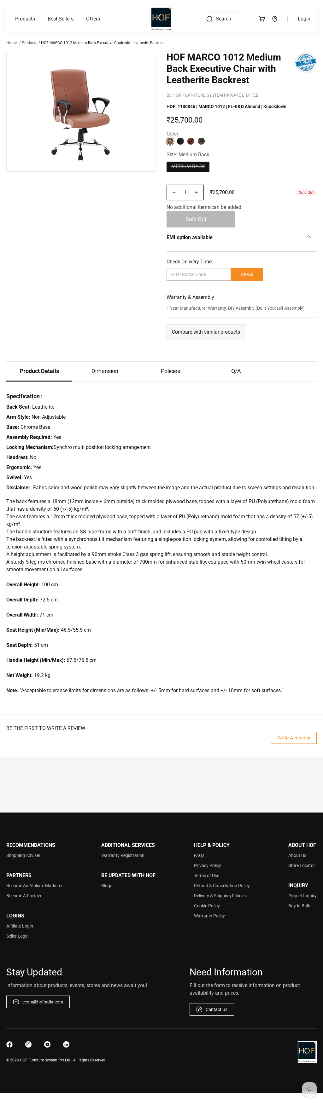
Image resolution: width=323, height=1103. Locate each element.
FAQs (199, 855)
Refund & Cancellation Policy (222, 885)
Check (247, 274)
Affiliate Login (19, 925)
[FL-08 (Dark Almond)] (170, 141)
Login (304, 19)
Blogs (106, 885)
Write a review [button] (293, 738)
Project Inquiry (302, 895)
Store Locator (301, 865)
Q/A (236, 371)
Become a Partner (24, 895)
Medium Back (188, 166)
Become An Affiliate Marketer (34, 885)
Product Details (39, 371)
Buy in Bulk (299, 905)
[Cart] (262, 19)
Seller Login (17, 936)
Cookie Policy (207, 905)
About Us (297, 855)
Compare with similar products (206, 332)
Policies (170, 371)
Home (11, 43)
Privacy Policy (207, 865)
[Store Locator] (275, 19)
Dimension (104, 371)
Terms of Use (206, 875)
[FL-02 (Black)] (180, 141)
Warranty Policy (209, 915)
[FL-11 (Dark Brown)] (201, 141)
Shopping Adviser (23, 855)
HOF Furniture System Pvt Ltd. (45, 1060)
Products (25, 19)
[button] (25, 19)
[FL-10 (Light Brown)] (190, 141)
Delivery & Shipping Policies (220, 895)
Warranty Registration (122, 855)
